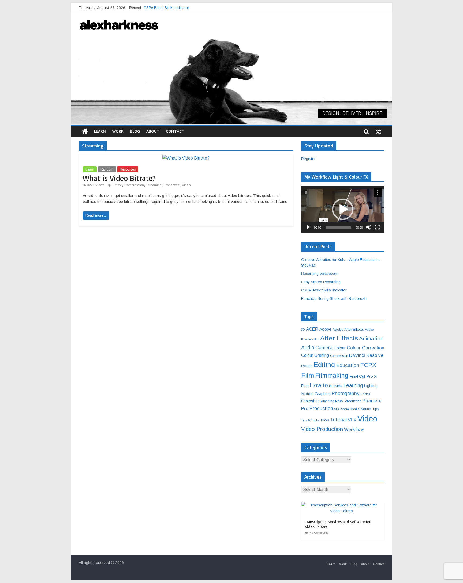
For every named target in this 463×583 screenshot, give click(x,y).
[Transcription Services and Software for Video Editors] (342, 505)
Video (186, 185)
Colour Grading (315, 355)
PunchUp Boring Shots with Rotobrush (334, 298)
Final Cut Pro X (363, 376)
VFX (352, 419)
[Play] (308, 227)
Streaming (154, 185)
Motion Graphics (316, 393)
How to (319, 385)
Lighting (371, 386)
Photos (365, 394)
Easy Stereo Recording (163, 8)
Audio (307, 347)
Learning (353, 385)
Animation (371, 338)
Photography (345, 393)
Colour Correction (365, 347)
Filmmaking (331, 375)
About (152, 131)
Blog (135, 131)
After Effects (339, 338)
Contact (175, 131)
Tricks (324, 420)
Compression (134, 185)
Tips (375, 409)
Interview (335, 386)
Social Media (350, 409)
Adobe (325, 329)
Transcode (172, 185)
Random (106, 169)
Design (306, 366)
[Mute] (368, 227)
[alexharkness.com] (231, 79)
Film (307, 375)
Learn (100, 131)
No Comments (318, 532)
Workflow (354, 429)
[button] (342, 209)
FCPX (368, 364)
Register (308, 159)
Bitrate (117, 185)
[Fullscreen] (377, 227)
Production (321, 408)
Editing (324, 364)
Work (118, 131)
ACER (312, 329)
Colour (340, 348)
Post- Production (348, 401)
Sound (366, 409)
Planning (327, 401)
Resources (128, 169)
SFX (337, 409)
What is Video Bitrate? (119, 178)
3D (303, 329)
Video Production (322, 429)
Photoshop (310, 401)
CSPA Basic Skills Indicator (324, 290)
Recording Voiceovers (319, 273)
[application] (342, 209)
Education (347, 365)
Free (305, 386)
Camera (324, 347)
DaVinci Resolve (366, 355)
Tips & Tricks (310, 420)
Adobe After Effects (348, 329)
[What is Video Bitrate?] (186, 158)
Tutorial (338, 419)
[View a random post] (378, 131)
